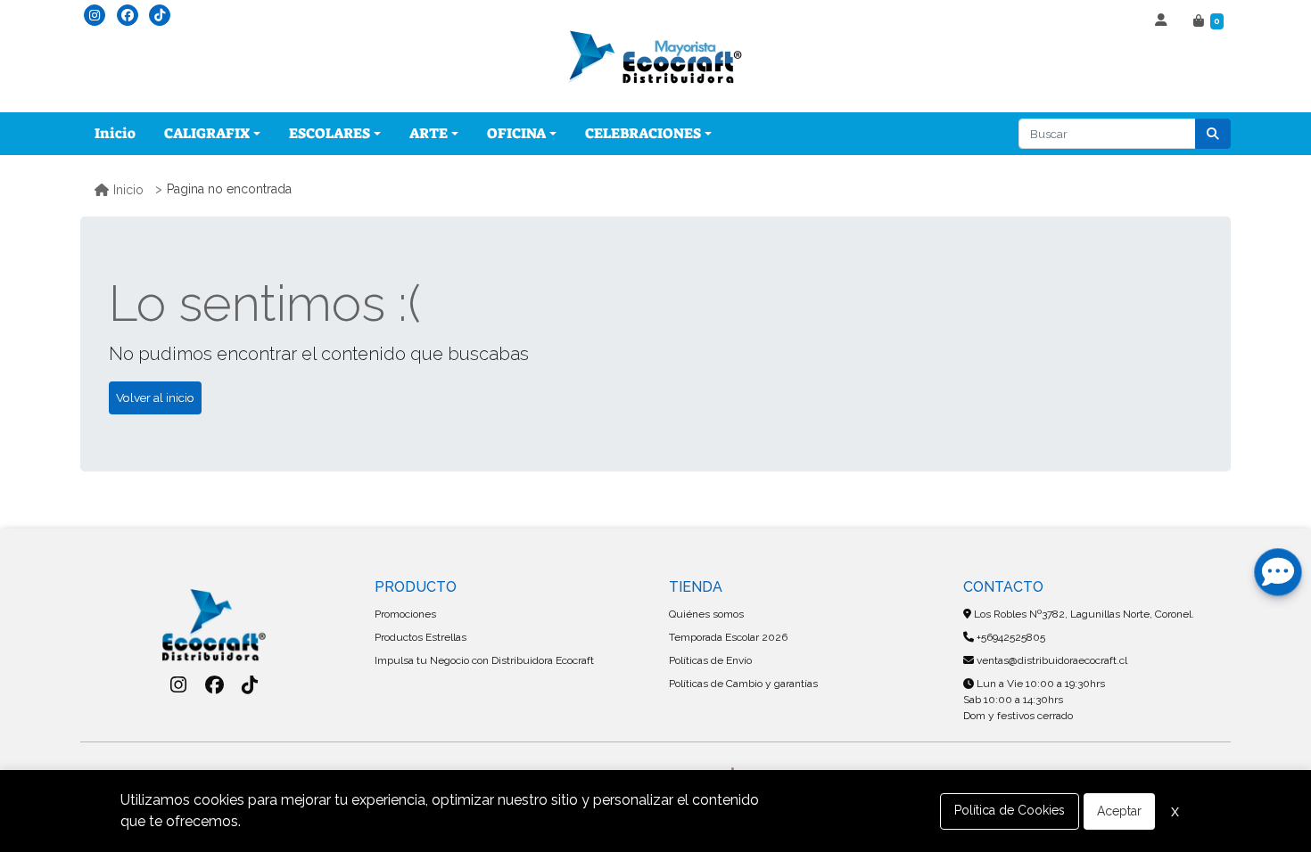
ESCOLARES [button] (329, 133)
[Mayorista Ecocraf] (655, 58)
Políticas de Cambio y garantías (743, 683)
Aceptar (1119, 811)
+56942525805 (1009, 637)
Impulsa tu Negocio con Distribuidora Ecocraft (484, 660)
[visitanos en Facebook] (127, 15)
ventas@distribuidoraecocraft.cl (1050, 660)
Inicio (115, 133)
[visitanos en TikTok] (159, 15)
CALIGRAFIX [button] (207, 133)
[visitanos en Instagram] (94, 15)
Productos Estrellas (420, 637)
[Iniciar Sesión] (1163, 21)
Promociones (405, 614)
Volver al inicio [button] (155, 397)
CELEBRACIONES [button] (643, 133)
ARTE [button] (428, 133)
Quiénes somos (706, 614)
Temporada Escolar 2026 (728, 637)
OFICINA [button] (516, 133)
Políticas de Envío (710, 660)
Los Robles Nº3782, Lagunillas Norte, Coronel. (1082, 614)
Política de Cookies (1009, 810)
